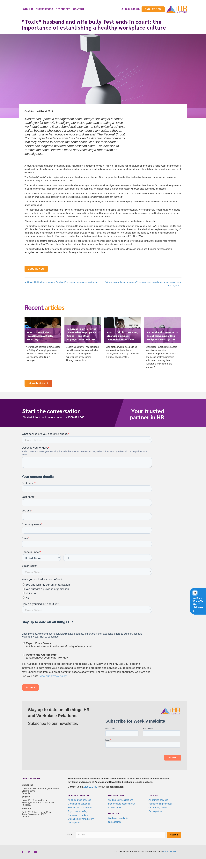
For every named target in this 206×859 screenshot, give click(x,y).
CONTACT (78, 9)
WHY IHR (28, 9)
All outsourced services (79, 800)
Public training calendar (160, 804)
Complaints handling (78, 815)
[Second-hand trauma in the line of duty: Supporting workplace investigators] (162, 344)
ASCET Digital (169, 851)
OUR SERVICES (44, 9)
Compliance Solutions (79, 804)
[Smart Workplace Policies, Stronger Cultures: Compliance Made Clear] (122, 339)
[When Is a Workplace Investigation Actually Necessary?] (43, 340)
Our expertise (74, 822)
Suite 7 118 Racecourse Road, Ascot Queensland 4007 (37, 813)
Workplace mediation (118, 818)
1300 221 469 (90, 787)
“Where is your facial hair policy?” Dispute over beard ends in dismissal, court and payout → (143, 284)
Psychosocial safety (78, 811)
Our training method (158, 807)
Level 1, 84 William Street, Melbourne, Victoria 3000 (40, 789)
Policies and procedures (80, 807)
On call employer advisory (81, 819)
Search (70, 834)
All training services (158, 800)
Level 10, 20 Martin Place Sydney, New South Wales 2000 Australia (38, 802)
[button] (174, 835)
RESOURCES (63, 9)
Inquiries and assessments (121, 804)
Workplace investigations (120, 800)
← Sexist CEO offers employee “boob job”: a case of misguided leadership (61, 282)
